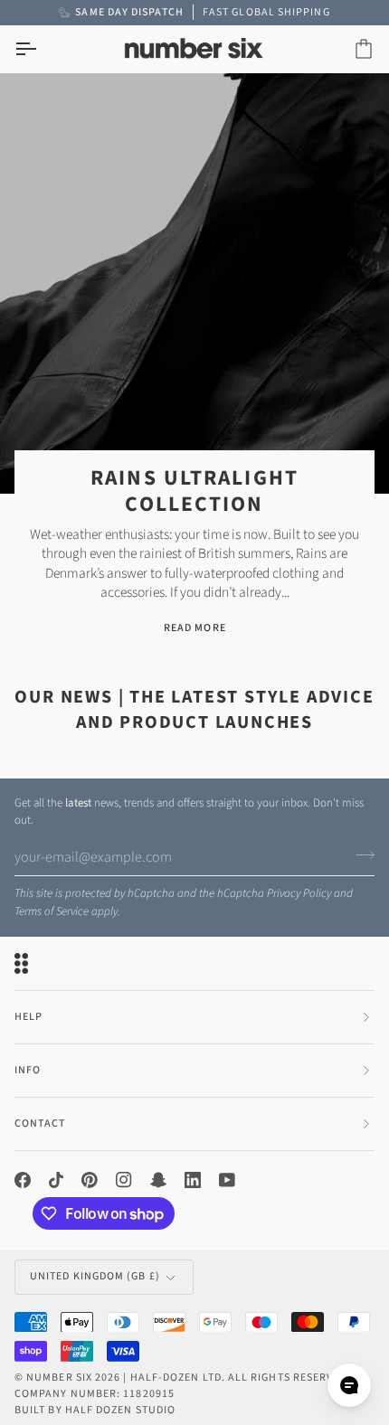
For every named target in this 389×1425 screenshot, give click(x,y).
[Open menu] (41, 49)
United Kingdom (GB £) (95, 1276)
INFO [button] (27, 1070)
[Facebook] (22, 1180)
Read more (195, 628)
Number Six (59, 1377)
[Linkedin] (193, 1180)
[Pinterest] (89, 1180)
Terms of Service (51, 911)
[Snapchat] (158, 1180)
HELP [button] (28, 1016)
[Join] (360, 855)
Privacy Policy (299, 893)
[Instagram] (124, 1180)
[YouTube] (227, 1180)
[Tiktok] (56, 1180)
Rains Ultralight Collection (194, 491)
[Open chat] (349, 1385)
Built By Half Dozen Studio (95, 1410)
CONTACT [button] (40, 1123)
